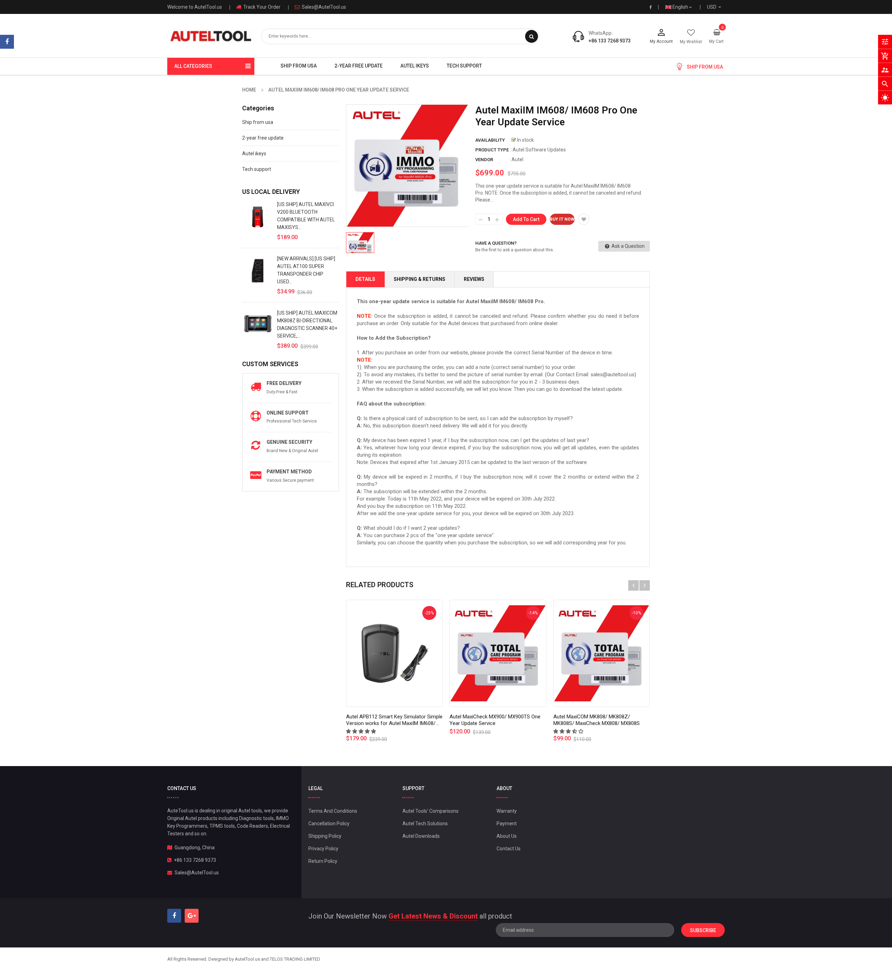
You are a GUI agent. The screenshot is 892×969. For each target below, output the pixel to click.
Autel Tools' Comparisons (430, 811)
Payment (507, 823)
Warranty (507, 811)
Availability (490, 140)
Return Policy (322, 861)
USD (720, 7)
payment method (289, 471)
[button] (361, 731)
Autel (517, 159)
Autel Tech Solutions (425, 823)
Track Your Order (261, 7)
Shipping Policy (324, 836)
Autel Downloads (421, 836)
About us (507, 836)
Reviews (474, 279)
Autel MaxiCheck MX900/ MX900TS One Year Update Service (494, 720)
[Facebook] (7, 42)
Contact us (509, 848)
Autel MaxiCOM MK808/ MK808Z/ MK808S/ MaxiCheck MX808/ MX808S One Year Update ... (596, 723)
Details (365, 279)
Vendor (484, 159)
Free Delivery (284, 383)
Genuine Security (289, 442)
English (680, 7)
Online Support (288, 413)
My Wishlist (691, 41)
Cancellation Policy (328, 823)
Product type (492, 149)
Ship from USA (705, 67)
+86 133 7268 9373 (610, 41)
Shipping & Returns (419, 279)
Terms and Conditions (332, 811)
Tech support (256, 169)
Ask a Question (627, 246)
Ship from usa (257, 122)
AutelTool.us (247, 959)
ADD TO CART (546, 951)
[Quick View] (394, 653)
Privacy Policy (323, 848)
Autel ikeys (254, 153)
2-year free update (263, 138)
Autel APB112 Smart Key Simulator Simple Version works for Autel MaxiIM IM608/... (394, 720)
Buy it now (562, 219)
